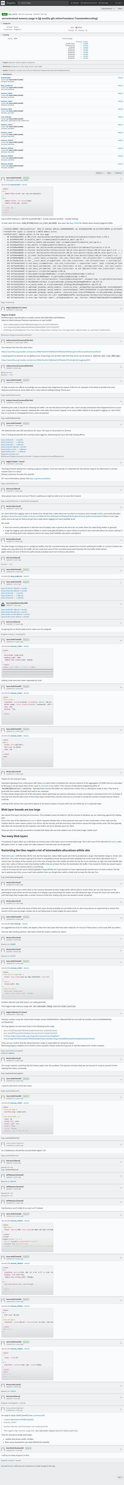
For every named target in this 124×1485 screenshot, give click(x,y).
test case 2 (112, 842)
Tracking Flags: (67, 38)
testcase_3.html (6, 101)
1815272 (13, 944)
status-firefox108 (7, 598)
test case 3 (31, 820)
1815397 (13, 956)
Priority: (71, 30)
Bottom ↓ (100, 173)
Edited (26, 180)
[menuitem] (75, 3)
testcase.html (6, 78)
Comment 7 (10, 491)
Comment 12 (10, 642)
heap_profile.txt (7, 86)
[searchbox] (43, 3)
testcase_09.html (7, 156)
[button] (118, 3)
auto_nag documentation (40, 478)
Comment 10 (10, 572)
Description (10, 180)
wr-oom (9, 372)
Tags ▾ (109, 173)
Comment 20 (10, 1014)
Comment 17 (10, 903)
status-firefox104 (7, 442)
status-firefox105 (7, 445)
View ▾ (120, 8)
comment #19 (38, 1415)
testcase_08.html (7, 148)
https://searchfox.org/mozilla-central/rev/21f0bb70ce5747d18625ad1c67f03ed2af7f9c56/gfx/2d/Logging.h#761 (45, 360)
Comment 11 (10, 624)
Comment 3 (10, 382)
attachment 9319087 (18, 1420)
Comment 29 (10, 1344)
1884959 (13, 1181)
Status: (10, 38)
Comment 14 (10, 731)
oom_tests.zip (6, 117)
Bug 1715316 (74, 223)
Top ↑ (120, 1477)
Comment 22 (10, 1081)
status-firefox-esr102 (8, 449)
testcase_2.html (6, 93)
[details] (30, 1420)
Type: (72, 27)
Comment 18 (10, 919)
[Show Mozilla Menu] (3, 3)
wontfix (85, 43)
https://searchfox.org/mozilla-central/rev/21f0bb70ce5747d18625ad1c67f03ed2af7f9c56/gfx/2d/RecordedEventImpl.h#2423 (51, 352)
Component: (8, 29)
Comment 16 (10, 885)
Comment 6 (10, 464)
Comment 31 (10, 1450)
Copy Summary (106, 8)
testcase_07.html (7, 140)
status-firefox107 (7, 595)
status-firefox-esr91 (8, 452)
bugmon (12, 1053)
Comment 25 (10, 1203)
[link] (27, 201)
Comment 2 (10, 342)
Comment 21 (10, 1060)
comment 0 (45, 786)
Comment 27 (10, 1259)
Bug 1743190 (12, 14)
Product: (10, 27)
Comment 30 (10, 1410)
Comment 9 (10, 541)
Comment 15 (10, 774)
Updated (9, 368)
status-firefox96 (6, 447)
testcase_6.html (6, 132)
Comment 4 (10, 402)
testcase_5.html (6, 125)
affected (20, 442)
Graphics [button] (17, 29)
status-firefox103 (7, 440)
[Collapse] (121, 179)
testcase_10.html (7, 164)
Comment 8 (10, 508)
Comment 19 (10, 963)
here (14, 472)
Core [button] (16, 27)
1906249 (13, 1391)
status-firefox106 (7, 593)
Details (120, 78)
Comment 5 (10, 425)
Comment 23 (10, 1098)
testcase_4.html (6, 109)
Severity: (81, 30)
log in (12, 1466)
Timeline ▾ (118, 173)
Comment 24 (10, 1145)
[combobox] (43, 3)
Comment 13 (10, 688)
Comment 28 (10, 1301)
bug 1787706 (48, 869)
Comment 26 (10, 1216)
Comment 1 (10, 310)
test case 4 (11, 856)
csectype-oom (14, 454)
